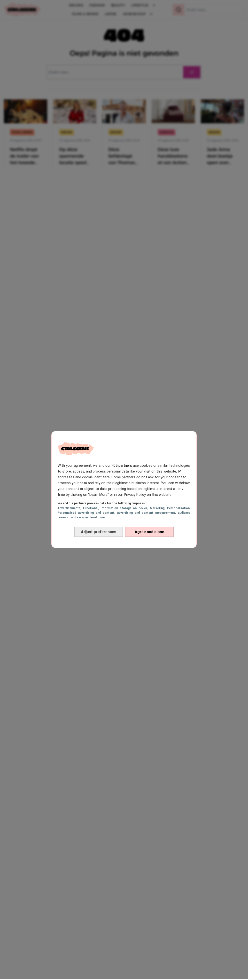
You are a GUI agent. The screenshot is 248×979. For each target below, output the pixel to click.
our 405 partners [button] (118, 465)
